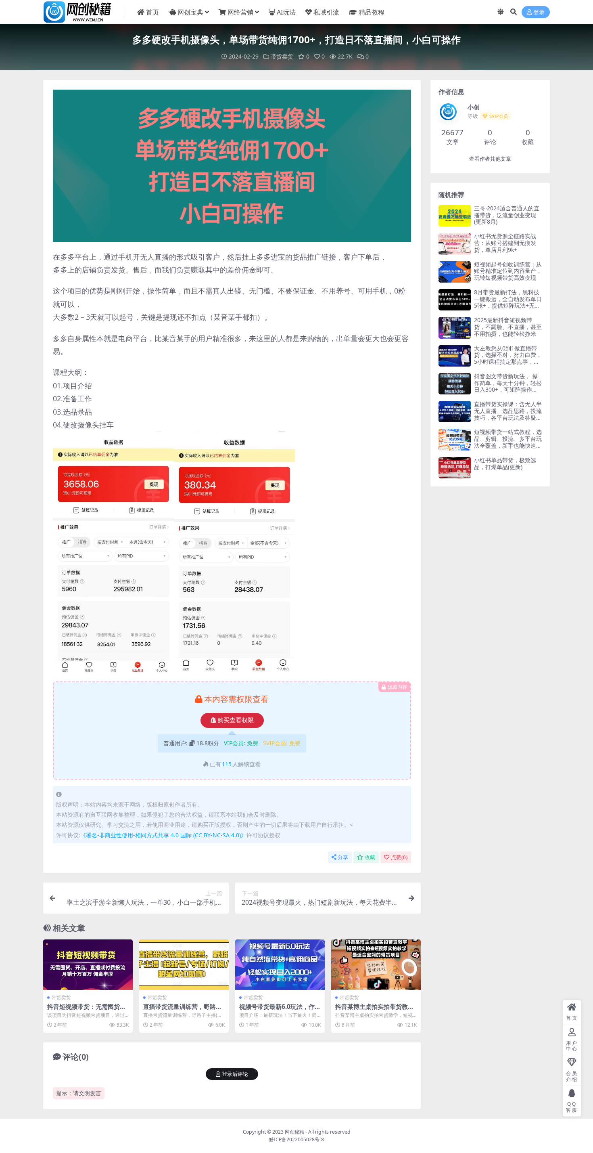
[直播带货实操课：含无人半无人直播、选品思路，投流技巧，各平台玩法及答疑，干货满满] (454, 411)
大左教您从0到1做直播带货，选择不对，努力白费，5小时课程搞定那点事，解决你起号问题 (508, 358)
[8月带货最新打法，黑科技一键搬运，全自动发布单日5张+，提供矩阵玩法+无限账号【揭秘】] (454, 299)
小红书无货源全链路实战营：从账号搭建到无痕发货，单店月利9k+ (505, 243)
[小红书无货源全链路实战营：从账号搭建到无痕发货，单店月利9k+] (454, 243)
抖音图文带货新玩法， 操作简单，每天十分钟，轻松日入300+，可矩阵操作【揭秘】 (508, 386)
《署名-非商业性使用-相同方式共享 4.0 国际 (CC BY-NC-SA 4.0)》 (163, 835)
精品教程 (371, 12)
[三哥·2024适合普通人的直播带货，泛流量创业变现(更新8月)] (454, 215)
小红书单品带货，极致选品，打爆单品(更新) (505, 463)
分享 (343, 857)
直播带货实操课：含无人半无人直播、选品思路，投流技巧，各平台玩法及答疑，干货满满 (508, 414)
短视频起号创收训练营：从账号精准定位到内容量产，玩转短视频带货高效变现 (508, 271)
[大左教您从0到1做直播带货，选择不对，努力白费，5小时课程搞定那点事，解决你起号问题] (454, 356)
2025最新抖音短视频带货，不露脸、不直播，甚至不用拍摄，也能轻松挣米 (508, 327)
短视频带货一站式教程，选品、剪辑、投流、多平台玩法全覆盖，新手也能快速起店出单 (508, 442)
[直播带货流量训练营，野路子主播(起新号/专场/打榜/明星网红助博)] (184, 964)
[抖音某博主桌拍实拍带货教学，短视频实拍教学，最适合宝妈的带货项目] (376, 964)
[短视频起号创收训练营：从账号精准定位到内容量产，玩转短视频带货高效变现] (454, 272)
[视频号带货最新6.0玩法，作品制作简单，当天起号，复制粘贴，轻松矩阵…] (280, 964)
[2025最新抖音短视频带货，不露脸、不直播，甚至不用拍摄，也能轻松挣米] (454, 327)
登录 (539, 12)
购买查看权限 (235, 720)
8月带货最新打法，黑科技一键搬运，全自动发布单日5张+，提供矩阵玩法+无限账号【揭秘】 (508, 302)
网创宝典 (190, 12)
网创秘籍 (294, 1131)
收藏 (370, 857)
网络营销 (240, 12)
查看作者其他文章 (490, 159)
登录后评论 (235, 1074)
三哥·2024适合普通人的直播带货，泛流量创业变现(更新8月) (506, 215)
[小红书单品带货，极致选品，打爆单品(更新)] (454, 467)
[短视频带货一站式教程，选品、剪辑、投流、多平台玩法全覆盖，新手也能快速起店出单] (454, 439)
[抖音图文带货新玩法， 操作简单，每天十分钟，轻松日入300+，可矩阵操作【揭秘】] (454, 383)
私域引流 (326, 12)
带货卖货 (282, 56)
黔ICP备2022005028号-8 (296, 1139)
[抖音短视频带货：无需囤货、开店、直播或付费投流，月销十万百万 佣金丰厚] (88, 964)
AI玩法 (286, 12)
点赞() (399, 857)
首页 (152, 12)
